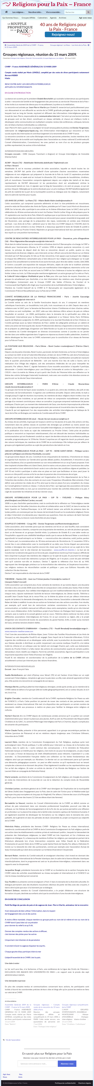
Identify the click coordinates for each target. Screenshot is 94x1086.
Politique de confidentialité (65, 1083)
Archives (62, 17)
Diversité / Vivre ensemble (34, 58)
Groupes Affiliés (28, 17)
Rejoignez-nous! (63, 34)
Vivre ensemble (53, 12)
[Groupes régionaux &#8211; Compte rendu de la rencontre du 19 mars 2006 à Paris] (48, 1016)
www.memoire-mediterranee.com (19, 631)
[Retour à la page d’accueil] (6, 12)
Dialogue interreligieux (18, 58)
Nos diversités (34, 12)
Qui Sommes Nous (10, 17)
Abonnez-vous (67, 1063)
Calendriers (42, 17)
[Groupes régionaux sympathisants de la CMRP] (76, 1014)
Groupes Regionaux (49, 58)
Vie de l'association (13, 1040)
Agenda (53, 17)
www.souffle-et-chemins (64, 550)
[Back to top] (88, 1081)
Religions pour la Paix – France (51, 4)
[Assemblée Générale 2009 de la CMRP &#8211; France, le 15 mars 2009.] (19, 1014)
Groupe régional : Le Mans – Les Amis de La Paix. (68, 45)
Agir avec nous (85, 17)
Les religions (18, 12)
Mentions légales (84, 1083)
